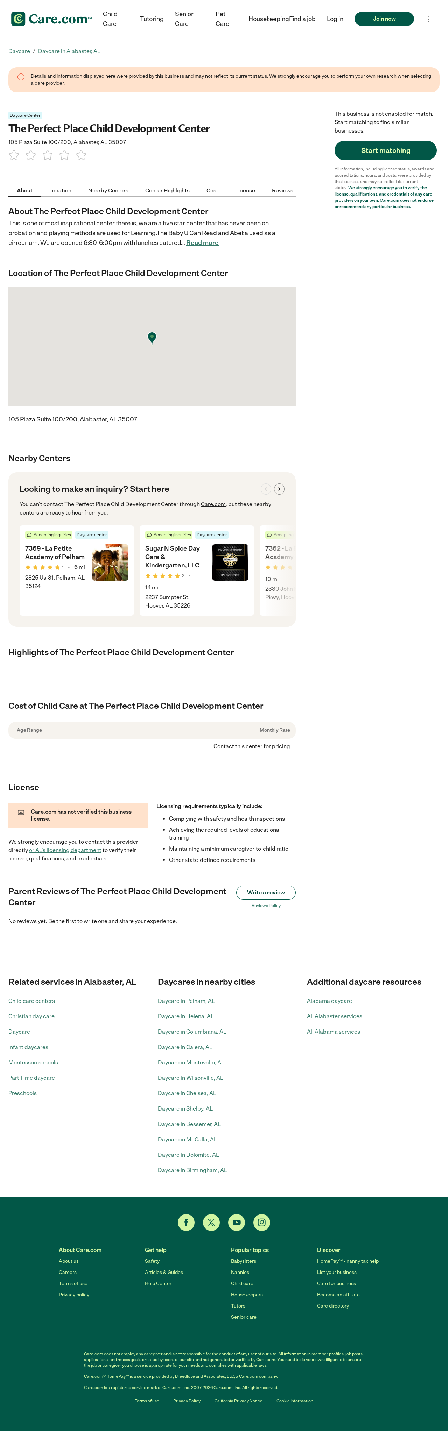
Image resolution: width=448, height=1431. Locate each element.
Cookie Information (294, 1400)
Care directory (333, 1306)
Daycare (19, 1031)
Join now (384, 18)
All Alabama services (333, 1031)
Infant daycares (28, 1047)
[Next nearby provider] (279, 489)
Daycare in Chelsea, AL (187, 1093)
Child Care (110, 19)
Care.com (213, 504)
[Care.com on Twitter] (211, 1222)
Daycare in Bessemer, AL (189, 1124)
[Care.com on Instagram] (261, 1222)
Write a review (266, 892)
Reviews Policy (266, 905)
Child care (242, 1284)
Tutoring (152, 19)
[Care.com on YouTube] (236, 1222)
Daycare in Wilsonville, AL (190, 1078)
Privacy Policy (187, 1400)
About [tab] (25, 190)
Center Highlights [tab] (167, 190)
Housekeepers (247, 1295)
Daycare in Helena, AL (186, 1016)
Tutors (238, 1306)
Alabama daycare (329, 1001)
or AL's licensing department (65, 850)
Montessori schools (33, 1062)
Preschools (22, 1093)
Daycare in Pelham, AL (186, 1001)
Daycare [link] (19, 51)
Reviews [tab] (282, 190)
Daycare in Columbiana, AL (192, 1031)
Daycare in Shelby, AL (185, 1108)
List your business (337, 1272)
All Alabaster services (334, 1016)
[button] (335, 19)
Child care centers (31, 1001)
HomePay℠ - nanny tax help (348, 1261)
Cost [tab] (212, 190)
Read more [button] (202, 243)
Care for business (336, 1284)
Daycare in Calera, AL (185, 1047)
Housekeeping (268, 19)
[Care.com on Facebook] (186, 1222)
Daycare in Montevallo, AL (191, 1062)
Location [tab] (60, 190)
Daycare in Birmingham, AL (192, 1170)
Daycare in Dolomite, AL (188, 1155)
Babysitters (243, 1261)
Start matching (386, 150)
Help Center (158, 1284)
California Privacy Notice (238, 1400)
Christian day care (31, 1016)
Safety (152, 1261)
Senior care (244, 1317)
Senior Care (184, 19)
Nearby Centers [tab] (108, 190)
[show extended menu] (429, 19)
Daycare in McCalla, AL (187, 1139)
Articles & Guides (164, 1272)
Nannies (240, 1272)
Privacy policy (74, 1295)
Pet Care (222, 19)
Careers (68, 1272)
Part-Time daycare (31, 1078)
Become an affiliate (338, 1295)
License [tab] (245, 190)
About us (69, 1261)
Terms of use (73, 1284)
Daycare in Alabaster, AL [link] (69, 51)
